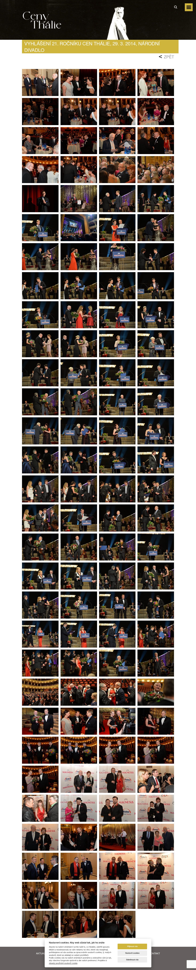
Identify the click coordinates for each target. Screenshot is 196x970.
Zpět (169, 57)
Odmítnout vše (132, 960)
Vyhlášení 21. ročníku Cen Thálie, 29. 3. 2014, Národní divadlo (92, 46)
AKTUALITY (42, 953)
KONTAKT (154, 953)
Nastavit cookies (132, 953)
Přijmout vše (132, 946)
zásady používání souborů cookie (63, 963)
